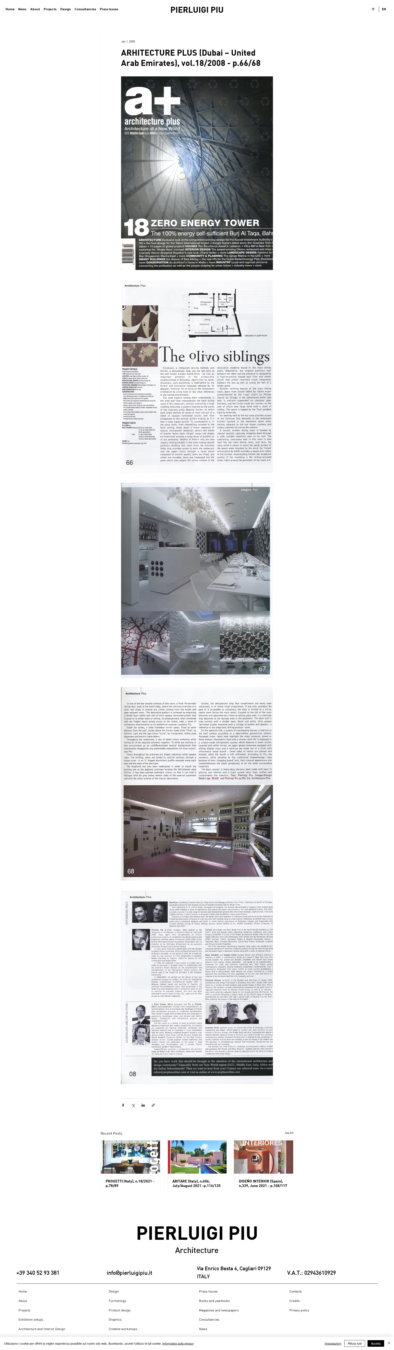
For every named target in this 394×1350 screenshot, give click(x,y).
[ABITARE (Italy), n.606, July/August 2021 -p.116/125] (197, 1157)
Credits (294, 1301)
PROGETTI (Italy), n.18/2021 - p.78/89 (130, 1183)
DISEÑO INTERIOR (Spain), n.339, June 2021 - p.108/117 (263, 1183)
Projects (24, 1310)
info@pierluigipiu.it (129, 1272)
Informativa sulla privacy (178, 1343)
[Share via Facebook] (123, 1105)
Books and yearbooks (214, 1301)
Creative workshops (123, 1329)
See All (289, 1132)
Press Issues (208, 1291)
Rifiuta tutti (355, 1343)
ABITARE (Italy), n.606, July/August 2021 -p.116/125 (196, 1183)
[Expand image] (197, 173)
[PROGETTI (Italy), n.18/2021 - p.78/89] (130, 1157)
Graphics (115, 1319)
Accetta (376, 1343)
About (22, 1301)
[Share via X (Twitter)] (133, 1105)
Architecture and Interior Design (41, 1329)
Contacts (295, 1291)
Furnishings (117, 1301)
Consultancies (209, 1319)
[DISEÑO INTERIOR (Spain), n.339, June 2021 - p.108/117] (263, 1157)
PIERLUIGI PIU (197, 9)
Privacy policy (299, 1310)
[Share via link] (153, 1105)
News (203, 1329)
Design (114, 1291)
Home (22, 1291)
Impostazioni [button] (333, 1343)
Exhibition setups (30, 1319)
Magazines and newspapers (219, 1310)
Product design (120, 1310)
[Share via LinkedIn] (143, 1105)
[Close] (389, 1343)
